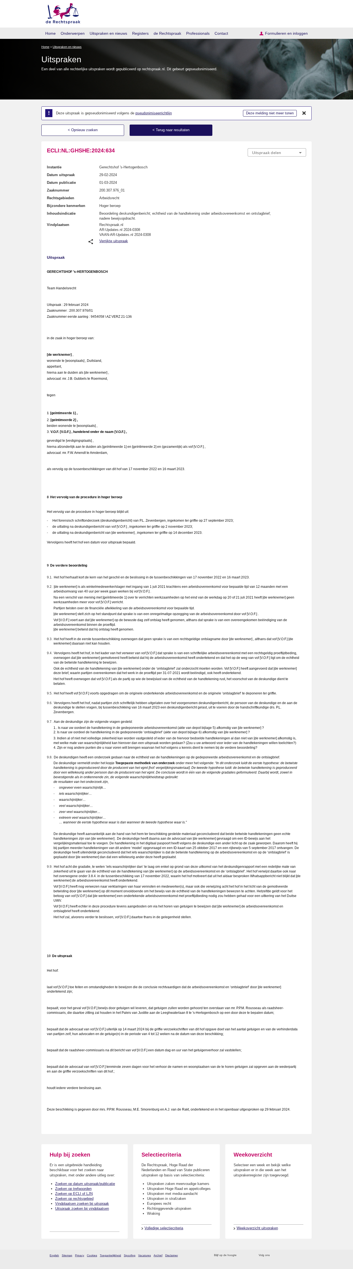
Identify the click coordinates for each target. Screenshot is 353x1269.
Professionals (198, 33)
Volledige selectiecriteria (164, 1228)
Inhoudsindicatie (61, 213)
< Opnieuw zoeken (83, 130)
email (249, 1255)
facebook (282, 1255)
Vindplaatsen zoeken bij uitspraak (82, 1203)
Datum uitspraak (61, 175)
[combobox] (277, 152)
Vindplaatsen (58, 225)
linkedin (296, 1255)
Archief (158, 1255)
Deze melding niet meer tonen (270, 113)
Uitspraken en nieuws (108, 33)
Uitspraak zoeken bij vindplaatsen (82, 1208)
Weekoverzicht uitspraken (257, 1228)
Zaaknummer (58, 190)
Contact (221, 33)
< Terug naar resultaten (171, 130)
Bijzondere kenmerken (66, 206)
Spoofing (129, 1255)
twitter (274, 1255)
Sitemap (67, 1255)
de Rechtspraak (167, 33)
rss (242, 1255)
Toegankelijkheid (110, 1255)
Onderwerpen (73, 33)
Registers (140, 33)
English (54, 1255)
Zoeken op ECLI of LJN (74, 1194)
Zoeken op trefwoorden (73, 1189)
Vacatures (144, 1255)
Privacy (79, 1255)
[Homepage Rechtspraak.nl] (61, 12)
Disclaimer (171, 1255)
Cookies (92, 1255)
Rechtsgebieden (60, 198)
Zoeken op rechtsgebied (74, 1199)
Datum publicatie (61, 182)
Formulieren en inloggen (286, 33)
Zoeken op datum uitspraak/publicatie (85, 1184)
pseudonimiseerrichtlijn (153, 113)
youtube (303, 1255)
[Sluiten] (304, 113)
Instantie (54, 167)
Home (50, 33)
